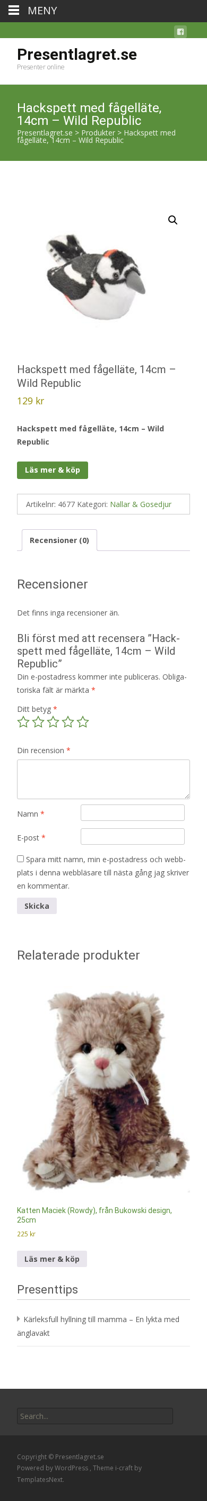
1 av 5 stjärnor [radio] (23, 722)
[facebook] (180, 34)
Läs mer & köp (52, 470)
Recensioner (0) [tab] (59, 540)
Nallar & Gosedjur (140, 504)
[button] (173, 220)
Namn (31, 814)
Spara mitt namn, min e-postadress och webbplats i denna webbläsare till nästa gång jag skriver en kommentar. (103, 872)
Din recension (44, 750)
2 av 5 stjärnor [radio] (38, 722)
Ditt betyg (37, 709)
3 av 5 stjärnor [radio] (53, 722)
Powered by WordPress (53, 1467)
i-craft (124, 1467)
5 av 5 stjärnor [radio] (82, 722)
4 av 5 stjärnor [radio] (68, 722)
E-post (31, 838)
